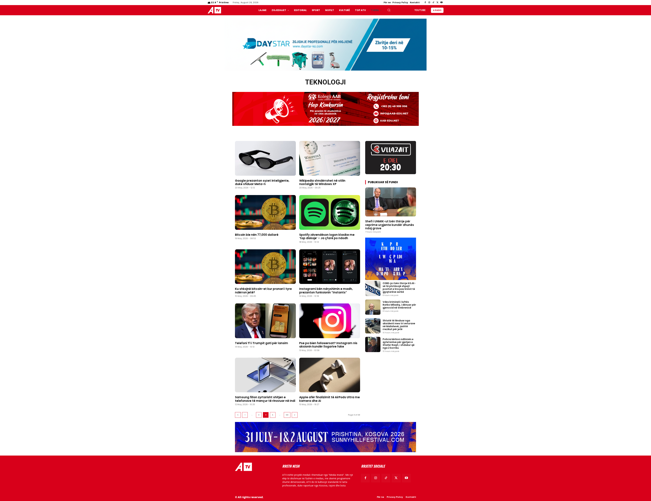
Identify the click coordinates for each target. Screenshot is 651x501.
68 (287, 414)
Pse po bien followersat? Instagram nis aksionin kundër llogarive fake (328, 345)
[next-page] (295, 415)
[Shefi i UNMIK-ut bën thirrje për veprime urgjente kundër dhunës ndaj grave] (390, 201)
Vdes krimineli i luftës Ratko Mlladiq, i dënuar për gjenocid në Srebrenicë (399, 304)
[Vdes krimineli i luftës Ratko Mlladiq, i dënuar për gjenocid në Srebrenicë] (372, 307)
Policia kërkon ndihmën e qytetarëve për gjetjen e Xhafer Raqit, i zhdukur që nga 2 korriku (399, 343)
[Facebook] (425, 3)
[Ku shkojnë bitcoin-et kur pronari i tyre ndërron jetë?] (265, 266)
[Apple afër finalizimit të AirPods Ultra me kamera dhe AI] (329, 375)
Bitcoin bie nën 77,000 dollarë (256, 235)
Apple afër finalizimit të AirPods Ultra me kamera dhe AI (329, 399)
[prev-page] (238, 415)
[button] (388, 10)
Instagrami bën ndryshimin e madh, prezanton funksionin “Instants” (326, 290)
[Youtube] (441, 3)
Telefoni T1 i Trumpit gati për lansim (261, 343)
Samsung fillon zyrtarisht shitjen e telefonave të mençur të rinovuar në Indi (265, 399)
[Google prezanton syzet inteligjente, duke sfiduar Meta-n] (265, 158)
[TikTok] (433, 3)
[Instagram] (429, 3)
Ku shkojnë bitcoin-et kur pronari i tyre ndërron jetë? (263, 290)
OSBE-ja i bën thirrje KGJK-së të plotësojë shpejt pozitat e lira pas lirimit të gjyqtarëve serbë (399, 287)
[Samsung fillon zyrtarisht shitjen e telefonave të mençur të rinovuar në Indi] (265, 375)
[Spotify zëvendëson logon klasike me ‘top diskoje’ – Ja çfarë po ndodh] (329, 212)
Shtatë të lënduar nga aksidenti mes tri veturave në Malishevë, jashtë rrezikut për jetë (399, 325)
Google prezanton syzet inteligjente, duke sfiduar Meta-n (262, 182)
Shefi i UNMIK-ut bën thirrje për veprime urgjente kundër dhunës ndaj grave (389, 224)
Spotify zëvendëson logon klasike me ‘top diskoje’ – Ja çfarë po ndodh (326, 236)
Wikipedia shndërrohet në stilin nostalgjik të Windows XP (322, 182)
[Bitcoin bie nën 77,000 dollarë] (265, 212)
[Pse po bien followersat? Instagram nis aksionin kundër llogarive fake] (329, 320)
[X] (437, 3)
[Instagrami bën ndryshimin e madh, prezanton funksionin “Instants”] (329, 266)
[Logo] (215, 10)
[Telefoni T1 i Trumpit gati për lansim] (265, 320)
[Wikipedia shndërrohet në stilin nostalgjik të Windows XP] (329, 158)
